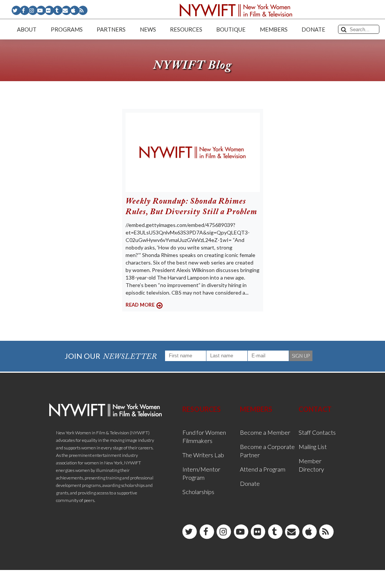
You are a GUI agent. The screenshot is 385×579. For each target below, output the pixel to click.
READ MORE (140, 305)
